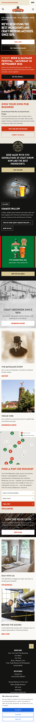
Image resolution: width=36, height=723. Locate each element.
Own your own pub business (18, 129)
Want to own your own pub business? (10, 2)
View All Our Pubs (7, 508)
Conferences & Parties (8, 425)
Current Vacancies (18, 135)
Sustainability (18, 665)
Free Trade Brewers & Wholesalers (18, 663)
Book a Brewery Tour (18, 660)
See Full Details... (18, 77)
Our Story (4, 376)
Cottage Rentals (6, 585)
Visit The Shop (18, 170)
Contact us (18, 674)
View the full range (18, 274)
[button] (19, 442)
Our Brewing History (18, 323)
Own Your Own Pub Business (18, 653)
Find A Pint (18, 42)
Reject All (18, 719)
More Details (7, 228)
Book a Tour (5, 634)
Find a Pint (6, 504)
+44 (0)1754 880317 (18, 676)
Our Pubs (18, 658)
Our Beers (18, 655)
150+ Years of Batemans (18, 48)
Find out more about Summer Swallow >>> (17, 223)
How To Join (18, 532)
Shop (32, 2)
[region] (18, 708)
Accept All (18, 710)
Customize (18, 714)
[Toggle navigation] (33, 9)
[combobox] (18, 493)
